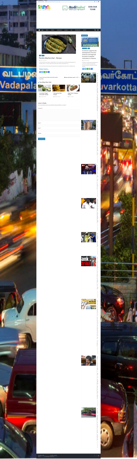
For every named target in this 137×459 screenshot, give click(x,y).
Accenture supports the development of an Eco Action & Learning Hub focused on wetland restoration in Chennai (89, 54)
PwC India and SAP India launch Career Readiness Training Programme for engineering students (97, 92)
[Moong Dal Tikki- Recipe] (58, 85)
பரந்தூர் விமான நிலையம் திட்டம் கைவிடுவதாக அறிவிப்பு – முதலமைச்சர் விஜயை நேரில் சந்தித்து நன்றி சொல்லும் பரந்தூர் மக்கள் (97, 377)
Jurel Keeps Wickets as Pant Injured (97, 240)
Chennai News (85, 48)
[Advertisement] (68, 20)
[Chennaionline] (39, 30)
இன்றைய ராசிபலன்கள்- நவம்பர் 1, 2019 (71, 77)
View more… (44, 69)
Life (71, 30)
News (47, 30)
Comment (40, 108)
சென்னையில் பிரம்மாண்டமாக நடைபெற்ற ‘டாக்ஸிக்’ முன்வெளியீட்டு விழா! (97, 177)
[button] (43, 30)
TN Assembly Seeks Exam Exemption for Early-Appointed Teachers (97, 211)
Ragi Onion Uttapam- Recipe (73, 93)
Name (39, 123)
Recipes (43, 55)
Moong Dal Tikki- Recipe (57, 93)
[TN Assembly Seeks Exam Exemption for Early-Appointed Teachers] (88, 214)
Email (39, 128)
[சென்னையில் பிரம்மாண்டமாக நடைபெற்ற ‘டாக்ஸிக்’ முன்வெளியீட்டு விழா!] (88, 180)
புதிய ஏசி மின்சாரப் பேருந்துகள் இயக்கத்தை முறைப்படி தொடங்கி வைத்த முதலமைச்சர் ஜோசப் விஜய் (97, 424)
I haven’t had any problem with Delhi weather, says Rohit (48, 78)
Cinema (52, 30)
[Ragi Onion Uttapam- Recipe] (73, 85)
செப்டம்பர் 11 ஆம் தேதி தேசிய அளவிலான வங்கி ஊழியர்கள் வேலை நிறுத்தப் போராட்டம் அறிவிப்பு (97, 273)
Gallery (66, 30)
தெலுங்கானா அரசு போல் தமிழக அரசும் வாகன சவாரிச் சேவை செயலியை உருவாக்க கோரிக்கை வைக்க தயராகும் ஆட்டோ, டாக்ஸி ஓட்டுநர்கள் (97, 323)
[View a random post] (97, 30)
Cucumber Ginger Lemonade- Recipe (43, 93)
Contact (84, 30)
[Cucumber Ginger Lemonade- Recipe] (44, 85)
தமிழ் (42, 30)
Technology (77, 30)
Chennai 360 (59, 30)
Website (39, 133)
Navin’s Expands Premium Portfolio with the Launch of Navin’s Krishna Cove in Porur (97, 138)
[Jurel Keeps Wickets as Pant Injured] (88, 243)
